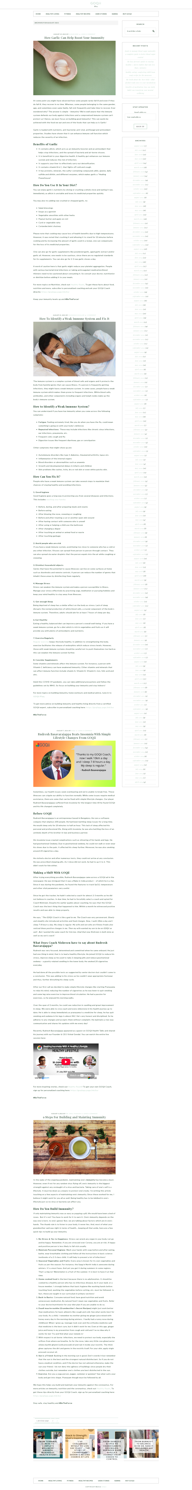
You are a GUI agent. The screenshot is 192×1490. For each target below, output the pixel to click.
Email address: (140, 112)
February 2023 (138, 326)
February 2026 (138, 172)
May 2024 (138, 262)
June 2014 (139, 773)
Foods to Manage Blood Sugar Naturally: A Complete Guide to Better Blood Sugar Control (140, 54)
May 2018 (139, 571)
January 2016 (139, 692)
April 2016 (139, 679)
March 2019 (139, 528)
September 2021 (139, 399)
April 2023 (139, 318)
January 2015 (139, 743)
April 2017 (139, 627)
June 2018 (139, 567)
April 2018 (139, 576)
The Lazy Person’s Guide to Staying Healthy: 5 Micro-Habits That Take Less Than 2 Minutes (140, 65)
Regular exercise (41, 642)
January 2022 (139, 382)
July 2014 (139, 769)
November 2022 (139, 339)
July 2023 (138, 305)
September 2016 (139, 657)
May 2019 (139, 520)
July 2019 (139, 511)
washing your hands (55, 499)
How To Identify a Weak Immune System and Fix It (74, 319)
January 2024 (139, 279)
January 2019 (139, 537)
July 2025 (139, 202)
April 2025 (139, 215)
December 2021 (139, 387)
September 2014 (139, 761)
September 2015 (139, 709)
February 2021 (139, 430)
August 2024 (138, 249)
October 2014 (139, 756)
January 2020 (139, 485)
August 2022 (139, 352)
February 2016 (139, 687)
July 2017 (139, 614)
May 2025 (138, 210)
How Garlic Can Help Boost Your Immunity (74, 38)
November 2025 (139, 185)
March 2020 (138, 477)
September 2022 (139, 348)
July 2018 (139, 563)
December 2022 (139, 335)
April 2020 (139, 473)
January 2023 (138, 331)
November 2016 (139, 649)
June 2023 (139, 309)
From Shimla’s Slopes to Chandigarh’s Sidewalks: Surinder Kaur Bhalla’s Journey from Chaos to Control (112, 1450)
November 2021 (139, 391)
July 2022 (138, 356)
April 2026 (139, 163)
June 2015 (139, 722)
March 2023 (138, 322)
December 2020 (139, 438)
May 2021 (138, 417)
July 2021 (139, 408)
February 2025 (138, 223)
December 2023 (139, 283)
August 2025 (139, 197)
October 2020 (139, 447)
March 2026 (138, 167)
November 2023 (139, 288)
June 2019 (139, 516)
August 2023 (139, 301)
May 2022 (138, 365)
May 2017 (139, 623)
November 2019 (139, 494)
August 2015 (139, 713)
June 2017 (139, 619)
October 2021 (139, 395)
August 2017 (139, 610)
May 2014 (139, 778)
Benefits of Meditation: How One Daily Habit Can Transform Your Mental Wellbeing (140, 90)
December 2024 (138, 232)
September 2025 (139, 193)
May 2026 (138, 159)
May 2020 (139, 468)
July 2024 (138, 253)
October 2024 (139, 240)
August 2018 (138, 558)
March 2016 (138, 683)
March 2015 (139, 735)
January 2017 (139, 640)
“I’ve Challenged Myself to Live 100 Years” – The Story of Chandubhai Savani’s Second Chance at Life (80, 1449)
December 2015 (139, 696)
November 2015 (139, 700)
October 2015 (139, 705)
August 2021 (139, 404)
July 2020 (139, 460)
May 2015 (139, 726)
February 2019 (139, 533)
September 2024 (139, 245)
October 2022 (139, 344)
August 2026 (139, 146)
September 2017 (139, 606)
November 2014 (139, 752)
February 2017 (139, 636)
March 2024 (138, 270)
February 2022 (138, 378)
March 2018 (139, 580)
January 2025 (138, 228)
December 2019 (139, 490)
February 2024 (138, 275)
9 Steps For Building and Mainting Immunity (74, 1117)
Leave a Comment (88, 34)
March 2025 (138, 219)
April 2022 (139, 369)
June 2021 (138, 412)
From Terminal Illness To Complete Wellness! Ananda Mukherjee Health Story (48, 1448)
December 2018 (139, 541)
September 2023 (139, 296)
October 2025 (139, 189)
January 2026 (138, 176)
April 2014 (139, 782)
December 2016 (138, 644)
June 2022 (139, 361)
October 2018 (139, 550)
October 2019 (139, 498)
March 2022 (139, 374)
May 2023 (138, 313)
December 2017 (138, 593)
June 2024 (138, 258)
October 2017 (139, 601)
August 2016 (139, 662)
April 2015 (139, 730)
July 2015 (139, 718)
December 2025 (139, 180)
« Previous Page (42, 1421)
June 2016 (139, 670)
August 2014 (138, 765)
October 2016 (139, 653)
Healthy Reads (77, 284)
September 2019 (139, 503)
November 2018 (139, 546)
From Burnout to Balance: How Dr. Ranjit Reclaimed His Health (144, 1445)
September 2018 (139, 554)
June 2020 (139, 464)
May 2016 (138, 675)
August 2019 (139, 507)
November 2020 (139, 442)
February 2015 (139, 739)
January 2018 (139, 589)
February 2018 (139, 584)
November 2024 (139, 236)
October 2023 (139, 292)
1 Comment (91, 315)
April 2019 (139, 524)
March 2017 (139, 632)
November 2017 (139, 597)
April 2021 (139, 421)
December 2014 (138, 748)
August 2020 (139, 455)
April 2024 (139, 266)
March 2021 (139, 425)
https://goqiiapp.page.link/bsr (55, 292)
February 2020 (139, 481)
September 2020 (139, 451)
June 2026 (138, 154)
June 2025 (139, 206)
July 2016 (139, 666)
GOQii (96, 3)
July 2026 (138, 150)
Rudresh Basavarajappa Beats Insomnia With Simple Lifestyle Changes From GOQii (74, 735)
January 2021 (139, 434)
